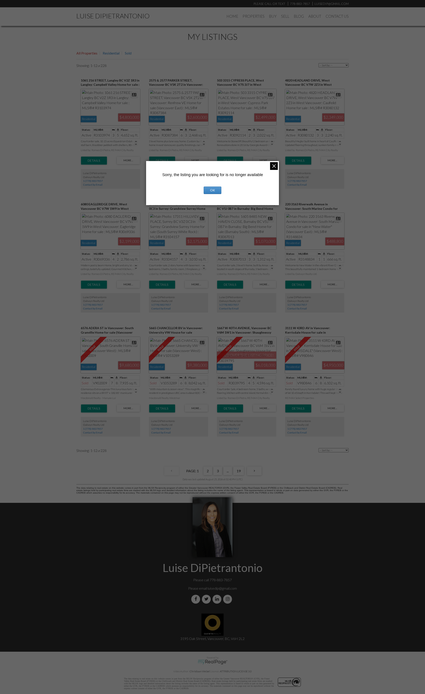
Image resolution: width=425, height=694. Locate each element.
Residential (111, 53)
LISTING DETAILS (94, 161)
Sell (285, 16)
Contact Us (337, 16)
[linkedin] (217, 599)
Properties (254, 16)
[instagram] (228, 599)
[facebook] (196, 599)
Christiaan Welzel (199, 671)
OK (212, 190)
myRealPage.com (213, 662)
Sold (128, 53)
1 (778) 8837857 (93, 181)
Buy (273, 16)
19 (239, 471)
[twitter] (207, 599)
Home (232, 16)
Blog (299, 16)
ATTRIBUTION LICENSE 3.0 (236, 671)
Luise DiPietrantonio (113, 16)
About (314, 16)
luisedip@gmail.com (222, 588)
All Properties (86, 53)
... (228, 471)
